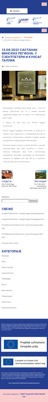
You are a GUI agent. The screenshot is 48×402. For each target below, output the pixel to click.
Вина (4, 262)
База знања (6, 302)
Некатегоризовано (9, 308)
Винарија (5, 256)
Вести (4, 285)
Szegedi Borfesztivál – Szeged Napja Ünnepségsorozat (23, 213)
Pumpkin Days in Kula (10, 243)
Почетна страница (12, 37)
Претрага (5, 197)
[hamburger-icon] (44, 4)
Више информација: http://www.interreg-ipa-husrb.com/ (24, 383)
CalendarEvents (8, 273)
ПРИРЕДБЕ (28, 37)
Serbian (16, 11)
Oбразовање (7, 296)
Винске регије (7, 267)
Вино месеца (7, 290)
